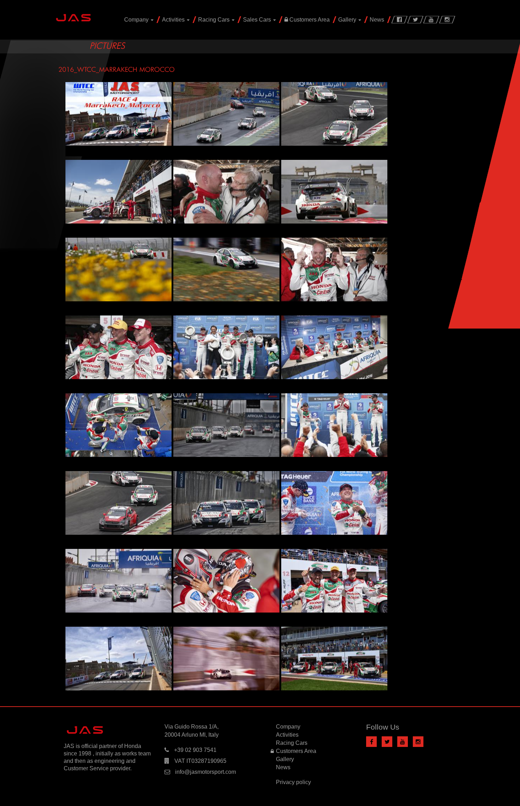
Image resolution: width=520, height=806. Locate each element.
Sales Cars (257, 20)
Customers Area (309, 20)
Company (137, 20)
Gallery (348, 20)
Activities (174, 20)
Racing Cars (214, 20)
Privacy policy (293, 782)
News (377, 20)
